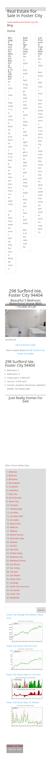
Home (11, 31)
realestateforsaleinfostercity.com (22, 22)
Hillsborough (16, 508)
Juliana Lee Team (15, 746)
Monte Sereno (16, 534)
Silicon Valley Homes (27, 766)
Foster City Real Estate (17, 730)
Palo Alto (14, 549)
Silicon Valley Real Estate (25, 761)
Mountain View (17, 538)
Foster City (14, 501)
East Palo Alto (15, 497)
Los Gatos (14, 520)
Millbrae (14, 527)
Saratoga (14, 582)
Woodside (14, 597)
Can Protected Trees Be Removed (40, 47)
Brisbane (13, 479)
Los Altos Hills (16, 516)
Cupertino (13, 490)
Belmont (13, 475)
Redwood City (16, 557)
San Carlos (15, 568)
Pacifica (13, 545)
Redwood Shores (18, 560)
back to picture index (26, 344)
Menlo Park (15, 523)
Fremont (14, 505)
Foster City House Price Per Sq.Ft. (22, 646)
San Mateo (15, 575)
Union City (15, 594)
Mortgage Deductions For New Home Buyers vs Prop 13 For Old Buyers (10, 58)
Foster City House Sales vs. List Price (24, 674)
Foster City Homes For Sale (19, 735)
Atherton (13, 471)
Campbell (13, 486)
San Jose (14, 571)
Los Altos (14, 512)
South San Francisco (19, 586)
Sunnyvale (15, 590)
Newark (13, 542)
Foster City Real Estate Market (21, 741)
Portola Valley (16, 553)
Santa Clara (15, 579)
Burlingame (14, 483)
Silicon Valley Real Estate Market (22, 772)
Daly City (13, 494)
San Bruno (15, 564)
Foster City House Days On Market (23, 702)
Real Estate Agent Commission (25, 45)
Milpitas (14, 531)
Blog (10, 25)
